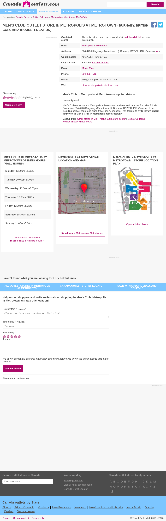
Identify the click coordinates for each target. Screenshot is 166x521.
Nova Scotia (133, 507)
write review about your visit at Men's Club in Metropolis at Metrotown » (111, 112)
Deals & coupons (90, 11)
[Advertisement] (30, 61)
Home (8, 11)
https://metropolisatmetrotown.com (100, 85)
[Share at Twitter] (160, 24)
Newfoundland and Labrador (106, 507)
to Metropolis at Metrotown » (82, 233)
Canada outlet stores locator (82, 285)
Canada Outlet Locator (76, 489)
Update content (21, 518)
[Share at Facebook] (154, 24)
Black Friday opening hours (78, 484)
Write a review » (14, 105)
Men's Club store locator (113, 118)
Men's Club (88, 68)
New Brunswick (61, 507)
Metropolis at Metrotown (94, 45)
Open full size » (137, 224)
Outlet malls (25, 11)
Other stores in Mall (87, 118)
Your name (14, 321)
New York (80, 507)
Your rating (8, 332)
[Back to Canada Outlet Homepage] (31, 7)
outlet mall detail (132, 37)
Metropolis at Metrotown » (27, 239)
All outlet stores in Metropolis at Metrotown (27, 287)
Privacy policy (39, 518)
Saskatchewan (26, 511)
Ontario (149, 507)
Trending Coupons (73, 480)
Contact (6, 518)
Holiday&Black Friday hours (77, 121)
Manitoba (43, 507)
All (111, 491)
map (157, 51)
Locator (68, 11)
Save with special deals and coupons (137, 287)
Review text (14, 308)
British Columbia (100, 62)
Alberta (6, 507)
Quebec (8, 511)
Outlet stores (48, 11)
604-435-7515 (89, 73)
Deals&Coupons (136, 118)
